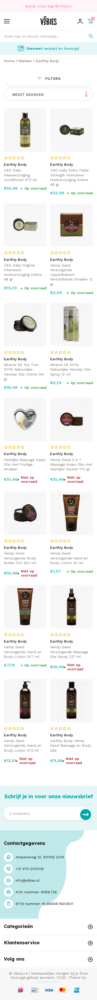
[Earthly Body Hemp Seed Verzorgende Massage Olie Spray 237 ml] (71, 607)
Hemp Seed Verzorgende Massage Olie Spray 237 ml (69, 651)
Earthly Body (47, 61)
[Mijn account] (80, 21)
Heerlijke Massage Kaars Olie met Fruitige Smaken (25, 464)
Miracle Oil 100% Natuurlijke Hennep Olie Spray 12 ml (70, 369)
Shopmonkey (48, 982)
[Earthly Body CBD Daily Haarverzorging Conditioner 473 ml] (25, 130)
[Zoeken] (87, 36)
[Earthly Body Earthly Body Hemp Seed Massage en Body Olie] (71, 701)
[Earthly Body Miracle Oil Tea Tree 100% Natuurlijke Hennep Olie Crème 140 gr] (25, 325)
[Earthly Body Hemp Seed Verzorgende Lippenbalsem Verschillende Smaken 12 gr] (71, 225)
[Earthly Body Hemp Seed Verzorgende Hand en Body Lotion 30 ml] (71, 513)
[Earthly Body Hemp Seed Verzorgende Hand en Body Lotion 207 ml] (25, 607)
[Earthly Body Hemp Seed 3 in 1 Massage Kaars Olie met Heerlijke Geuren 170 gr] (71, 419)
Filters (53, 78)
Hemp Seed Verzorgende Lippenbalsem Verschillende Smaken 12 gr (71, 274)
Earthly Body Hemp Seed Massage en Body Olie (70, 745)
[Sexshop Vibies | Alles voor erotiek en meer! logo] (48, 24)
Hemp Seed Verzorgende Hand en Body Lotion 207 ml (22, 651)
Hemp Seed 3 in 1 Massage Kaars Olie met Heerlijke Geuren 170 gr (71, 464)
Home (9, 61)
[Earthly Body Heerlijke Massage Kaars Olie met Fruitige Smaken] (25, 419)
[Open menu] (6, 21)
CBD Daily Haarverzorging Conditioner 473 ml (20, 175)
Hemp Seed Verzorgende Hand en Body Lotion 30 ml (69, 558)
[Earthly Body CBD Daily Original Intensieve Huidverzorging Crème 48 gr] (25, 225)
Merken (25, 61)
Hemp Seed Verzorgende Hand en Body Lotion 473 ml (22, 745)
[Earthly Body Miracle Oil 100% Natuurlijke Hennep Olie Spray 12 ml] (71, 325)
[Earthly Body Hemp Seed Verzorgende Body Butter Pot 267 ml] (25, 513)
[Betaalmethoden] (20, 990)
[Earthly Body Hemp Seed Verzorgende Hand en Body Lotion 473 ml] (25, 701)
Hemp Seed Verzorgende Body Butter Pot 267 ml (20, 558)
